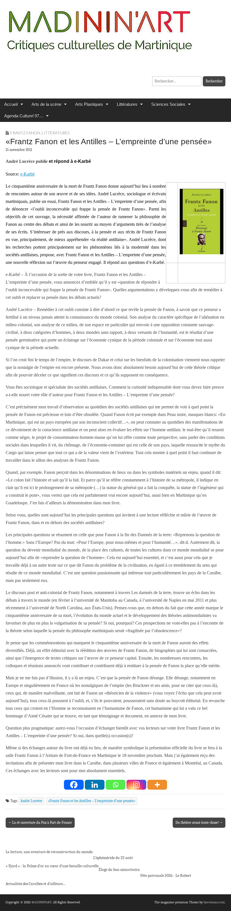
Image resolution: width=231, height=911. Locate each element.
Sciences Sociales (168, 104)
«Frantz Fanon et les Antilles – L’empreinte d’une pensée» (91, 801)
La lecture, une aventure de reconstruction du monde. (49, 851)
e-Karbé (27, 174)
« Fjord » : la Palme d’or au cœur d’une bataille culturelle (52, 866)
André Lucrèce (31, 801)
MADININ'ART (42, 902)
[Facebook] (74, 785)
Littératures (127, 104)
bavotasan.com (214, 902)
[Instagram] (136, 785)
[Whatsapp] (115, 785)
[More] (157, 785)
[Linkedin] (95, 785)
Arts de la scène (46, 104)
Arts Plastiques (89, 104)
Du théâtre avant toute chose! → (199, 822)
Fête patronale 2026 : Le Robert (165, 875)
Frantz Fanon (25, 132)
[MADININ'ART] (99, 27)
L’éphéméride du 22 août (113, 857)
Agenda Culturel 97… (23, 115)
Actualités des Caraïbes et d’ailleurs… (36, 883)
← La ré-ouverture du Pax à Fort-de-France (40, 822)
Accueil (11, 104)
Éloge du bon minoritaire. (119, 869)
